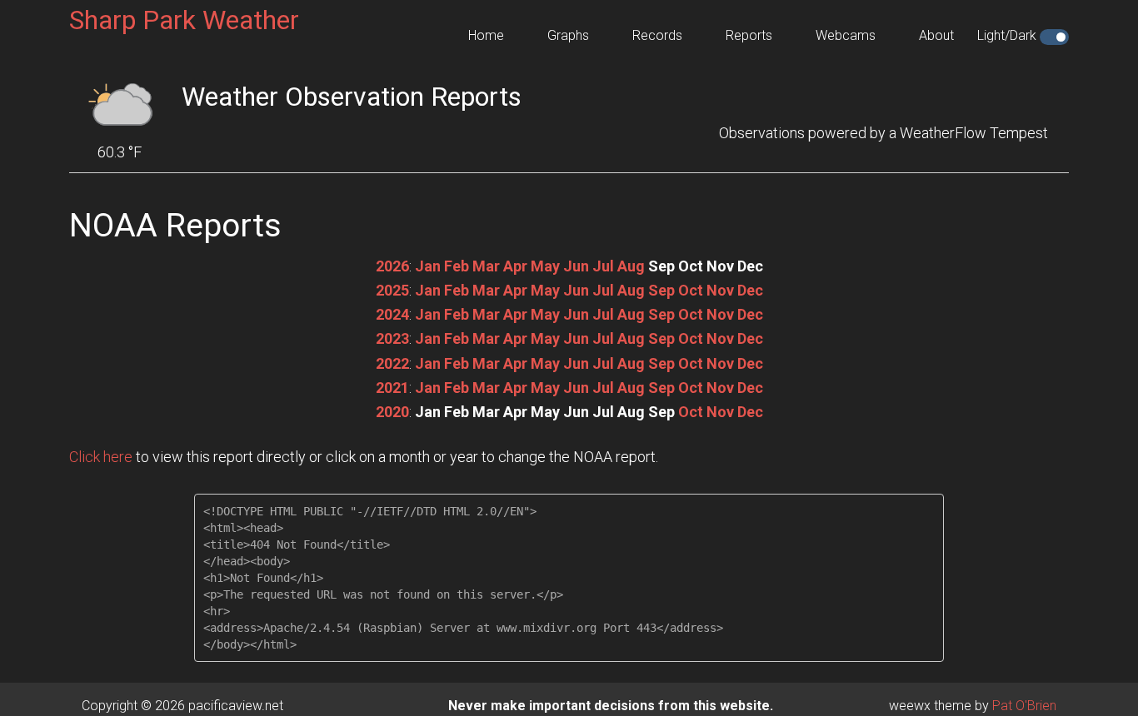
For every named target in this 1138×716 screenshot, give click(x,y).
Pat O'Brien (1024, 706)
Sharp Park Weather (184, 20)
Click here (100, 456)
